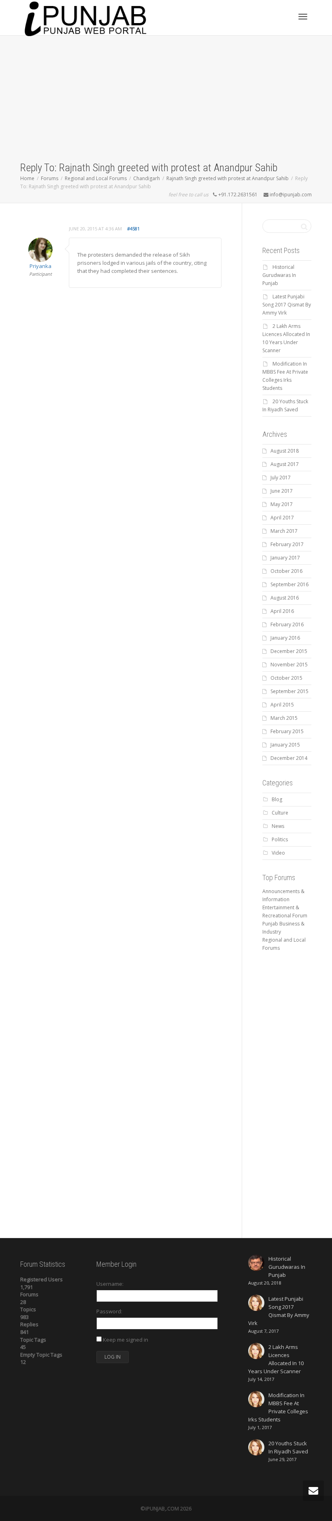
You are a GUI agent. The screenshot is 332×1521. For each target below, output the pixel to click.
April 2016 (282, 611)
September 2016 (289, 584)
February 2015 (287, 731)
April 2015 (282, 704)
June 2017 (281, 490)
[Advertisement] (166, 100)
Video (278, 852)
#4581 (133, 228)
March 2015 (284, 718)
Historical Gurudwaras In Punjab (279, 275)
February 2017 (287, 544)
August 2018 (284, 450)
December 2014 (288, 758)
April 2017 (282, 517)
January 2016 (285, 637)
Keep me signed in (125, 1339)
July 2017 (280, 477)
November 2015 (289, 664)
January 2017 (285, 557)
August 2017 (284, 464)
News (278, 826)
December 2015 (288, 651)
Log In (112, 1356)
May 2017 (281, 504)
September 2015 (289, 691)
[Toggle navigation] (303, 16)
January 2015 (285, 744)
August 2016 (284, 597)
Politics (280, 839)
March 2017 (284, 531)
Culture (280, 812)
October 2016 (286, 571)
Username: (109, 1283)
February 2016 (287, 624)
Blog (277, 799)
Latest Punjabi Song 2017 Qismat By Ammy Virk (286, 304)
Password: (109, 1311)
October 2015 (286, 677)
